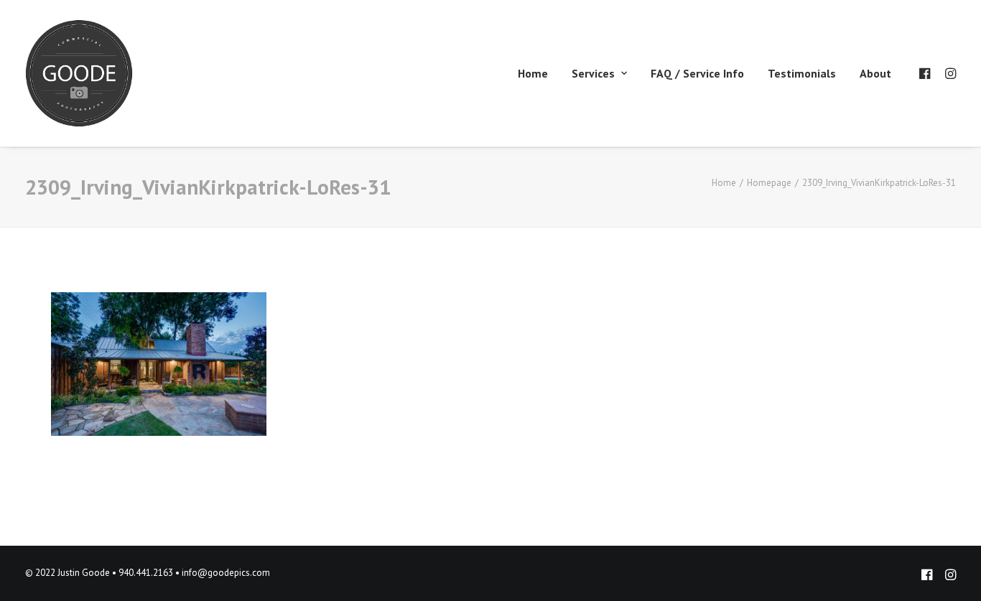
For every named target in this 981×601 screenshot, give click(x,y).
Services (593, 73)
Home (533, 73)
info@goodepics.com (226, 573)
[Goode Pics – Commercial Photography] (79, 73)
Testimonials (802, 73)
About (875, 73)
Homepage (769, 183)
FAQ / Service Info (697, 73)
